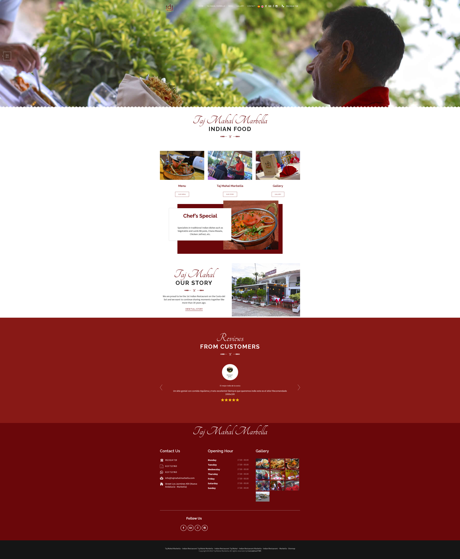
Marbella (283, 548)
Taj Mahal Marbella (216, 6)
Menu (230, 6)
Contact (251, 6)
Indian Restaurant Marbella (250, 548)
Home (200, 6)
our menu (182, 194)
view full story (194, 309)
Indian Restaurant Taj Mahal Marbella (197, 548)
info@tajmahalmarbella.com (180, 477)
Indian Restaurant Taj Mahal (226, 548)
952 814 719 (171, 459)
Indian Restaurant (270, 548)
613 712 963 (171, 465)
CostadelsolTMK (254, 551)
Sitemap (291, 548)
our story (230, 194)
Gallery (240, 6)
